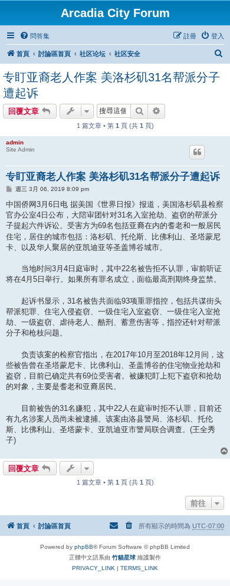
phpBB (83, 547)
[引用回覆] (197, 152)
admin (15, 142)
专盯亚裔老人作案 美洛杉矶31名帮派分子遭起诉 (111, 85)
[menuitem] (34, 36)
